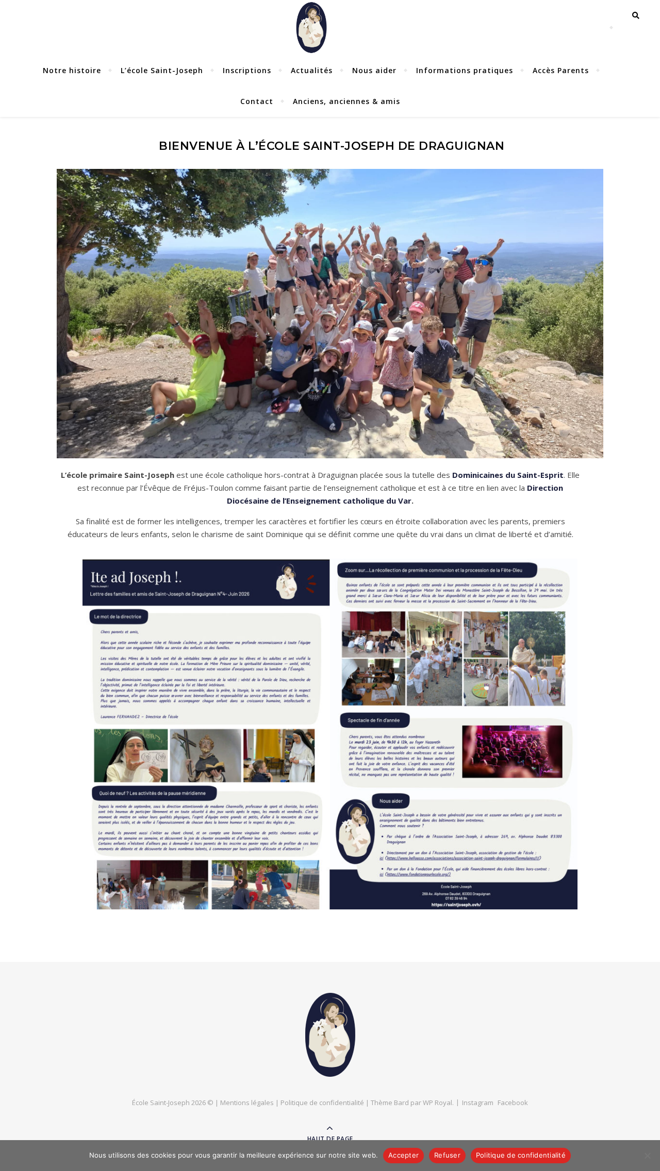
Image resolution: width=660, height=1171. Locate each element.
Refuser (447, 1155)
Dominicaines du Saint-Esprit (508, 475)
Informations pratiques (464, 70)
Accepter (403, 1155)
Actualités (312, 70)
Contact (256, 101)
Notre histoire (72, 70)
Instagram (477, 1102)
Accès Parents (561, 70)
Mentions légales (247, 1102)
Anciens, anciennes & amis (346, 101)
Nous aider (374, 70)
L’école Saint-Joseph (162, 70)
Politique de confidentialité (322, 1102)
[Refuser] (647, 1155)
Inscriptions (247, 70)
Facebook (513, 1102)
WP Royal (437, 1102)
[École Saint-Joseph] (330, 1035)
